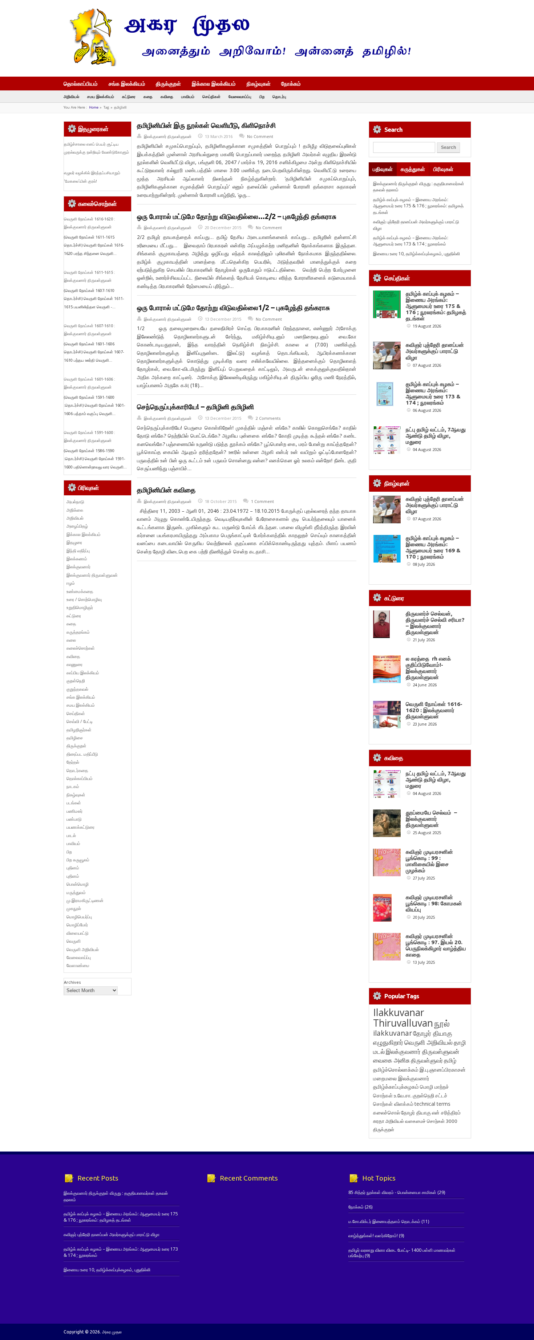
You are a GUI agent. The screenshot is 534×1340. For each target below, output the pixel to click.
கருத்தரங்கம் (78, 632)
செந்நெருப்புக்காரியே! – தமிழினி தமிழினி (195, 407)
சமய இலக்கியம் (100, 96)
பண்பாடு (74, 819)
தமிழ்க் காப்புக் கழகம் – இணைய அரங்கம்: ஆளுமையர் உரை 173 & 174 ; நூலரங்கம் (410, 241)
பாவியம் (187, 96)
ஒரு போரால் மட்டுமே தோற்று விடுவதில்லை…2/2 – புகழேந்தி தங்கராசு (236, 216)
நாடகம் (72, 786)
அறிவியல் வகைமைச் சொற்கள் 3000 (421, 1121)
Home (93, 107)
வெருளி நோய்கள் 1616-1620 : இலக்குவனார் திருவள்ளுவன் (434, 710)
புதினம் (72, 868)
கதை (148, 96)
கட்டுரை (128, 96)
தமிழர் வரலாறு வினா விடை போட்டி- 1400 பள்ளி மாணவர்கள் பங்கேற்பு (402, 1252)
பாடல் (71, 835)
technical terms (432, 1103)
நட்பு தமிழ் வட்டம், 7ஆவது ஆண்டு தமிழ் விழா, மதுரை (436, 435)
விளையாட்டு (77, 933)
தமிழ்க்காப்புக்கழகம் (396, 1086)
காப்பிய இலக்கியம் (82, 673)
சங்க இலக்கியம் (127, 83)
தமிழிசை (74, 738)
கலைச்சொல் (386, 1112)
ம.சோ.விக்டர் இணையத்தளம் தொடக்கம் (384, 1221)
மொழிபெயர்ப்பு (79, 917)
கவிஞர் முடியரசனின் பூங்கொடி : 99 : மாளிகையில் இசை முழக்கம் (429, 861)
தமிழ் (450, 1060)
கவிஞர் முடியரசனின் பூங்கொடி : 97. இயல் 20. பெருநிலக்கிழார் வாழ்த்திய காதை (436, 945)
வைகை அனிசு (391, 1060)
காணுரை (74, 664)
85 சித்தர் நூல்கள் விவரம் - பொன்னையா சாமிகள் (392, 1192)
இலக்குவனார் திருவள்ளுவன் (167, 136)
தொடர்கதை (77, 770)
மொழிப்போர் (77, 925)
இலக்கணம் (76, 559)
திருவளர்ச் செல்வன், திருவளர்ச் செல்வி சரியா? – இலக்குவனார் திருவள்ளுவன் (435, 622)
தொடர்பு (279, 96)
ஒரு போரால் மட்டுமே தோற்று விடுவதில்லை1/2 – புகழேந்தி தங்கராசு (233, 308)
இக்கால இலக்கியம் (214, 83)
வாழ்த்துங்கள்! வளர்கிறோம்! (373, 1236)
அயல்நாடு (75, 502)
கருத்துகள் (413, 169)
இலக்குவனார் (78, 567)
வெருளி (73, 941)
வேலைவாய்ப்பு (239, 96)
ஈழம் (70, 583)
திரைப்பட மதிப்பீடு (82, 754)
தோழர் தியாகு (416, 1112)
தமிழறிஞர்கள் (79, 730)
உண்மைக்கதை (79, 591)
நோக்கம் (291, 84)
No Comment (260, 136)
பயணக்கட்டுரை (80, 827)
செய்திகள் (211, 96)
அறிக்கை (74, 510)
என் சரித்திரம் (446, 1112)
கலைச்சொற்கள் (80, 648)
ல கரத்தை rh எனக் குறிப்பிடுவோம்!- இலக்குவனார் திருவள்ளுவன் (428, 667)
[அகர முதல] (237, 64)
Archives (72, 982)
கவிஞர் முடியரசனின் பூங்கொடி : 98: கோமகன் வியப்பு (434, 903)
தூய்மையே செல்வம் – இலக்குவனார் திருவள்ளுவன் (431, 818)
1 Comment (262, 501)
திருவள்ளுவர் (427, 1060)
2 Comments (268, 418)
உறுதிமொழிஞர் (79, 607)
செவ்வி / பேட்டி (79, 721)
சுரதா (378, 1121)
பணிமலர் (74, 811)
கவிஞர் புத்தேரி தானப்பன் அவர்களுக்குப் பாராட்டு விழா (435, 351)
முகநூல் (73, 908)
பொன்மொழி (77, 884)
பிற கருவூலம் (77, 860)
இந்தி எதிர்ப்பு (78, 551)
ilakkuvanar (392, 1033)
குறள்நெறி (75, 681)
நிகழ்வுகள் (259, 83)
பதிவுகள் (383, 169)
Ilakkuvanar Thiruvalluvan (403, 1017)
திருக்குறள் (168, 83)
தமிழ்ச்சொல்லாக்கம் (395, 1069)
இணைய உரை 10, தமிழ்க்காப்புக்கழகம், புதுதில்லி (416, 254)
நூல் (442, 1023)
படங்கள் (73, 803)
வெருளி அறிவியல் (82, 949)
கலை (71, 640)
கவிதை (167, 96)
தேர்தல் (72, 762)
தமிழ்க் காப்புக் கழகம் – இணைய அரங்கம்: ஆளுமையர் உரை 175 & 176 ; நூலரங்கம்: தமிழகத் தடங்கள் (418, 205)
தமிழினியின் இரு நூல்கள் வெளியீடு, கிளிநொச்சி (206, 125)
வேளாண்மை (77, 965)
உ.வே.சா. (403, 1095)
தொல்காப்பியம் (81, 83)
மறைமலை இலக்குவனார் (401, 1078)
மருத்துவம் (76, 892)
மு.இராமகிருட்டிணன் (85, 900)
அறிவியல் (71, 96)
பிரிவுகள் (443, 169)
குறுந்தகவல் (77, 689)
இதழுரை (74, 542)
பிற (261, 96)
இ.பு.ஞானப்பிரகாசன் (443, 1069)
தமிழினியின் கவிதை (166, 490)
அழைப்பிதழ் (77, 526)
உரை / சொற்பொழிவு (84, 599)
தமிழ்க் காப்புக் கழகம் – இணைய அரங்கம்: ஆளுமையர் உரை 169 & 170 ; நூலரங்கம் (433, 547)
